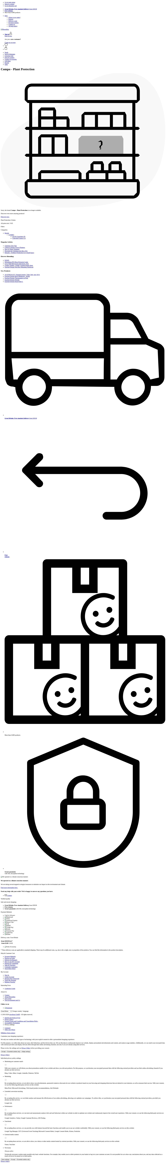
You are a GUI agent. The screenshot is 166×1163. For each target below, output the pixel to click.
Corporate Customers (11, 967)
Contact (7, 995)
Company (8, 1028)
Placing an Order (10, 958)
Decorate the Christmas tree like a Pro (16, 251)
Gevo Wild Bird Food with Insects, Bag (17, 264)
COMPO (11, 235)
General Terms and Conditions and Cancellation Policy (21, 1021)
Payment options (13, 23)
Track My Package (10, 980)
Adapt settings (26, 1051)
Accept (3, 1051)
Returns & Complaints (11, 963)
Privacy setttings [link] (10, 1024)
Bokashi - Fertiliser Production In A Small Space (19, 253)
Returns (10, 19)
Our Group (8, 998)
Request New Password (12, 978)
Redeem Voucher (10, 982)
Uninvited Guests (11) (19, 238)
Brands (7, 233)
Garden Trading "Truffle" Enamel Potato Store (19, 265)
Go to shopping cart (11, 6)
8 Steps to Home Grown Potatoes (15, 247)
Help (6, 16)
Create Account (9, 977)
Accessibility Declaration (12, 1023)
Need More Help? (10, 968)
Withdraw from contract (8, 1033)
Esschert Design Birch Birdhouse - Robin (17, 276)
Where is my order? (14, 17)
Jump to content (9, 4)
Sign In (7, 975)
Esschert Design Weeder (12, 280)
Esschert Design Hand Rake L (14, 281)
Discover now (5, 217)
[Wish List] (6, 46)
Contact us (11, 24)
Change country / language (20, 1011)
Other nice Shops (10, 1029)
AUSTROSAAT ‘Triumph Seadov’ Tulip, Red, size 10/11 (22, 274)
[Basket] (85, 48)
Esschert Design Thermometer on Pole (16, 278)
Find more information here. (9, 887)
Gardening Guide (10, 988)
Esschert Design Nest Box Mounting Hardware (19, 267)
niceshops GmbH (14, 1014)
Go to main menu (10, 2)
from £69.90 (21, 9)
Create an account (10, 42)
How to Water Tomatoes (12, 249)
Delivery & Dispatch (11, 960)
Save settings (5, 1159)
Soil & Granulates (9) (18, 236)
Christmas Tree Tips (11, 246)
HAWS (7, 260)
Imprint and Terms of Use (12, 1018)
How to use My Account (12, 962)
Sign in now (8, 36)
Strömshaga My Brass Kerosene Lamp (16, 262)
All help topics (12, 26)
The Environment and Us (12, 1000)
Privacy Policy (9, 1019)
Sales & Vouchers (10, 965)
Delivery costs (12, 21)
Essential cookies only (13, 1051)
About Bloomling (10, 997)
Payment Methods (10, 956)
